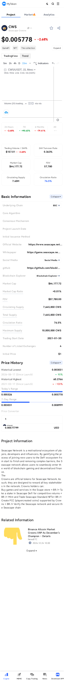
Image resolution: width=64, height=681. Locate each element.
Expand (57, 48)
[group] (16, 56)
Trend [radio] (25, 55)
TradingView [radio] (11, 55)
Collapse (55, 196)
